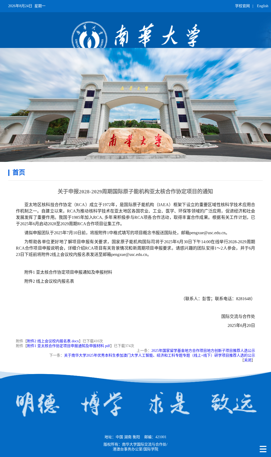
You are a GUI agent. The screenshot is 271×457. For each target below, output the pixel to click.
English (262, 6)
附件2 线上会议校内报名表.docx (53, 341)
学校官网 (242, 6)
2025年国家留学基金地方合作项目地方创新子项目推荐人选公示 (203, 351)
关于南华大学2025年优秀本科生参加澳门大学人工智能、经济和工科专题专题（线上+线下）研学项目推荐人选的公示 (159, 355)
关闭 (247, 360)
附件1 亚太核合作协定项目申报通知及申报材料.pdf (68, 346)
